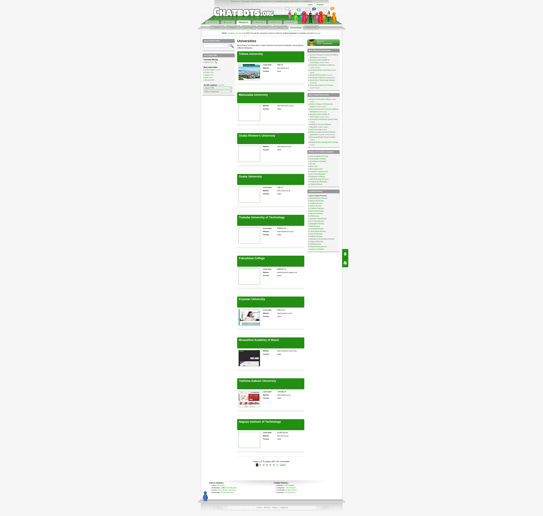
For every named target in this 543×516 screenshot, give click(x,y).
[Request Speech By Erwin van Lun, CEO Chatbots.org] (345, 253)
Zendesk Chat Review (318, 219)
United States (210, 70)
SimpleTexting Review (318, 247)
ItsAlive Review (315, 206)
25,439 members (291, 490)
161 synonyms (290, 492)
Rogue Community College (320, 99)
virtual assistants (256, 1)
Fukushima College (252, 258)
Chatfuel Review (316, 203)
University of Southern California (322, 65)
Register (320, 5)
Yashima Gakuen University (257, 380)
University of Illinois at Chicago (321, 85)
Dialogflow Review (317, 224)
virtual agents (245, 1)
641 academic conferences (227, 490)
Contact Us (284, 507)
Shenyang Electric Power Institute (322, 137)
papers (234, 488)
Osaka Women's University (257, 135)
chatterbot (306, 1)
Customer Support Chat (319, 172)
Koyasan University (252, 299)
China (207, 72)
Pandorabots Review (318, 231)
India (207, 77)
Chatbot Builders (316, 184)
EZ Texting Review (317, 221)
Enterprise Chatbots (317, 177)
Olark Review (315, 226)
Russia (207, 80)
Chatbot (233, 1)
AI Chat (312, 164)
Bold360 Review (316, 236)
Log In (310, 5)
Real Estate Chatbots (318, 159)
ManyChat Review (317, 201)
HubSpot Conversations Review (322, 239)
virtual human (294, 1)
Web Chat (313, 166)
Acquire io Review (317, 249)
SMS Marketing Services (319, 179)
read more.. (317, 33)
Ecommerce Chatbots (318, 161)
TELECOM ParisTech (318, 75)
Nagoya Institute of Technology (260, 421)
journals (228, 488)
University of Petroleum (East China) (324, 119)
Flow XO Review (316, 234)
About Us (267, 507)
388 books (221, 485)
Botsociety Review (317, 211)
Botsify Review (315, 244)
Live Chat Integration (318, 174)
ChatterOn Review (317, 208)
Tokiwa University (251, 53)
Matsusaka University (253, 94)
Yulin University (316, 130)
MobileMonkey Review (318, 198)
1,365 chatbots (289, 485)
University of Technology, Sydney (322, 80)
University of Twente (317, 78)
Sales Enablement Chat (319, 156)
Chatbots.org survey (235, 33)
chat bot (265, 1)
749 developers (290, 488)
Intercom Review (316, 214)
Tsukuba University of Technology (262, 217)
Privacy (275, 507)
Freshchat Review (317, 229)
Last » (283, 465)
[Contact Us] (345, 262)
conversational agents (281, 1)
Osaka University (250, 176)
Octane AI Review (316, 242)
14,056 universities (227, 492)
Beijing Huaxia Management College (324, 142)
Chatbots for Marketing (318, 182)
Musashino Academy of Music (259, 340)
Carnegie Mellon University (320, 70)
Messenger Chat (316, 169)
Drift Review (314, 216)
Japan (207, 62)
